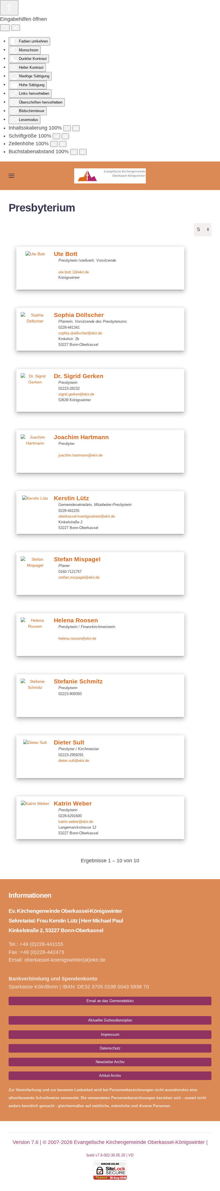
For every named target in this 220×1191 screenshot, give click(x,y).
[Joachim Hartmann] (35, 451)
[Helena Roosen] (35, 634)
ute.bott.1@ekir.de (73, 272)
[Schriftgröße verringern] (56, 136)
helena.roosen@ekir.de (77, 638)
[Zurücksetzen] (5, 27)
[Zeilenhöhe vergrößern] (62, 144)
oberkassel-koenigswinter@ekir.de (86, 516)
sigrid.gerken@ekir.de (76, 394)
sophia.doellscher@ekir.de (80, 333)
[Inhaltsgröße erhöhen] (76, 128)
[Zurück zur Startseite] (110, 175)
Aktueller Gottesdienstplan (110, 1020)
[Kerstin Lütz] (35, 512)
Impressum (110, 1034)
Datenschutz (110, 1048)
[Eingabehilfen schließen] (15, 28)
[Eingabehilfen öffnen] (9, 7)
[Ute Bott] (35, 268)
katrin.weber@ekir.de (75, 822)
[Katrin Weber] (35, 818)
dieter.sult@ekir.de (73, 761)
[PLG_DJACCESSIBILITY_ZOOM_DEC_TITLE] (67, 128)
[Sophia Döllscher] (35, 329)
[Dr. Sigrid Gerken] (35, 390)
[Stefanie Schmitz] (35, 696)
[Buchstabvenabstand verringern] (74, 152)
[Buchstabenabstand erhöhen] (83, 152)
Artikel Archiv (110, 1075)
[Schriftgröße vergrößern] (65, 136)
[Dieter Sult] (35, 757)
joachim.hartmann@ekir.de (80, 455)
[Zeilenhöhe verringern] (54, 144)
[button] (11, 175)
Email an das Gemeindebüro (110, 1001)
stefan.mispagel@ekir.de (78, 578)
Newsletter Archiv (110, 1062)
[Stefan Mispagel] (35, 573)
